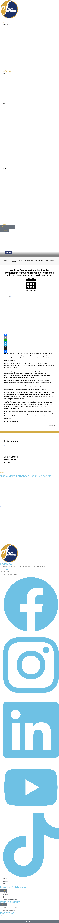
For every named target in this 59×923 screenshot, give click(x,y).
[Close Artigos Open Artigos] (4, 105)
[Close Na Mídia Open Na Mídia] (4, 170)
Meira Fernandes (7, 261)
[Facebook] (29, 335)
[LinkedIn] (29, 342)
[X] (29, 349)
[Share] (29, 351)
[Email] (29, 337)
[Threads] (29, 347)
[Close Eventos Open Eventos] (4, 135)
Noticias (15, 261)
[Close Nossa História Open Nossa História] (4, 26)
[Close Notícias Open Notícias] (4, 75)
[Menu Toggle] (1, 20)
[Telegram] (29, 344)
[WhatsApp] (29, 340)
